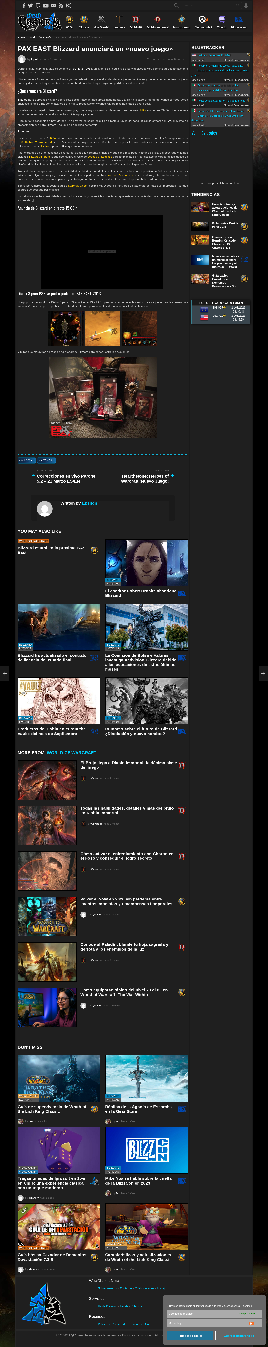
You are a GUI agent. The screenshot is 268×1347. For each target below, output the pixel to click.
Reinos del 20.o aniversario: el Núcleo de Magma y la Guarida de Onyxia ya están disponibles (217, 116)
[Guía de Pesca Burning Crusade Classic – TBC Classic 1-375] (200, 240)
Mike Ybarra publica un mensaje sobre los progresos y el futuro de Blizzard (225, 262)
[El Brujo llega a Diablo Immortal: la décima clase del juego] (47, 780)
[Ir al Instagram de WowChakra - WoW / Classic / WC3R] (70, 5)
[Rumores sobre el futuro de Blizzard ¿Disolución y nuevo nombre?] (146, 700)
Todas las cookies (190, 1336)
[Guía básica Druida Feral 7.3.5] (200, 226)
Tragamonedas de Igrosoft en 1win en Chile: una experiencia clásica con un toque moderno (52, 1183)
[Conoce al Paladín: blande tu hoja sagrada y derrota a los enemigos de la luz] (47, 962)
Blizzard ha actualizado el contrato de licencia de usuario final (52, 657)
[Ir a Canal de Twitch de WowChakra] (39, 5)
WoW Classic (28, 1096)
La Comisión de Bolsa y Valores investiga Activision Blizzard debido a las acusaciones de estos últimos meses (141, 662)
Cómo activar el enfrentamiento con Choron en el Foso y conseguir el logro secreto (127, 856)
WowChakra (27, 1167)
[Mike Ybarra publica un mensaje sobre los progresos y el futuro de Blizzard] (200, 260)
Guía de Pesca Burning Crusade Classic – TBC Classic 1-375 (224, 242)
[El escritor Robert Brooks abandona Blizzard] (146, 562)
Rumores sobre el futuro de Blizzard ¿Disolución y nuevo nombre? (141, 731)
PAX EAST (48, 460)
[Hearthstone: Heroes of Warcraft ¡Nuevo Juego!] (263, 673)
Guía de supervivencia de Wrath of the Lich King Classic (52, 1109)
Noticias (113, 584)
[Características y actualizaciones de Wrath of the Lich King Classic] (146, 1226)
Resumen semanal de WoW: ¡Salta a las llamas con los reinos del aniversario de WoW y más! (220, 70)
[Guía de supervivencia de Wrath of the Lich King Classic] (59, 1078)
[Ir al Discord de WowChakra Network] (54, 5)
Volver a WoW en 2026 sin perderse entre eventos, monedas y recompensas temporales (126, 901)
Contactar (126, 1288)
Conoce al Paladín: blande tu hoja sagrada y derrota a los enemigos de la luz (124, 946)
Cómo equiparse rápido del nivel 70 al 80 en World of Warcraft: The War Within (124, 992)
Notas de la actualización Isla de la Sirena (221, 100)
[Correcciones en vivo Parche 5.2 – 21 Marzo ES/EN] (4, 673)
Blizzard (113, 580)
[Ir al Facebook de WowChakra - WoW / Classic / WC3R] (24, 5)
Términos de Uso (138, 1324)
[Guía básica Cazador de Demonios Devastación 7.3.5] (59, 1226)
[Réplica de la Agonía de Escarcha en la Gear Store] (146, 1078)
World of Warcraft (33, 541)
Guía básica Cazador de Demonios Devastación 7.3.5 (52, 1257)
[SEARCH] (176, 5)
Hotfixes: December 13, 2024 (214, 55)
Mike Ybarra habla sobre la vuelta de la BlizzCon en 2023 (138, 1180)
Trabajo (161, 1288)
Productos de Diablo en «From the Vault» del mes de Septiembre (52, 731)
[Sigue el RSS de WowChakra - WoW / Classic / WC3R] (62, 5)
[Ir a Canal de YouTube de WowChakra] (47, 5)
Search (238, 6)
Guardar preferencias (239, 1336)
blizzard (28, 460)
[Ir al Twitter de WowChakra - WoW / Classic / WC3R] (31, 5)
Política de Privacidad (111, 1324)
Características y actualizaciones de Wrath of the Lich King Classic (138, 1257)
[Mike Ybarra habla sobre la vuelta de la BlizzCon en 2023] (146, 1150)
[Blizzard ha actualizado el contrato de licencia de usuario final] (59, 627)
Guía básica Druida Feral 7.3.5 (225, 225)
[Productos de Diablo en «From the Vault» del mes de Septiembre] (59, 700)
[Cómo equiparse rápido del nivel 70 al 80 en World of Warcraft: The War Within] (47, 1007)
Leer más (247, 1306)
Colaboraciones (144, 1288)
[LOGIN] (246, 5)
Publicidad (137, 1306)
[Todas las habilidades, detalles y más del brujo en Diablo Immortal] (47, 825)
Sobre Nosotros (108, 1288)
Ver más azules (204, 132)
